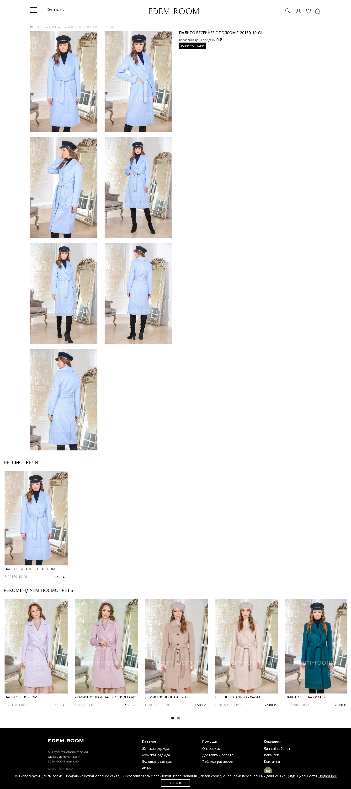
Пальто (68, 27)
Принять (175, 783)
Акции (147, 768)
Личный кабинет (277, 748)
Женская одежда (48, 27)
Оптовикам (211, 748)
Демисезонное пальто (166, 697)
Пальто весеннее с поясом (30, 569)
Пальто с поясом (21, 697)
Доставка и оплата (217, 755)
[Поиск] (285, 11)
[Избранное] (306, 11)
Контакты (272, 761)
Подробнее (328, 776)
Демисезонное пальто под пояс (105, 697)
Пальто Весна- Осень (305, 697)
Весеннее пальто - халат (238, 697)
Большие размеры (157, 761)
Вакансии (271, 755)
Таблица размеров (217, 761)
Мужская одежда (156, 755)
